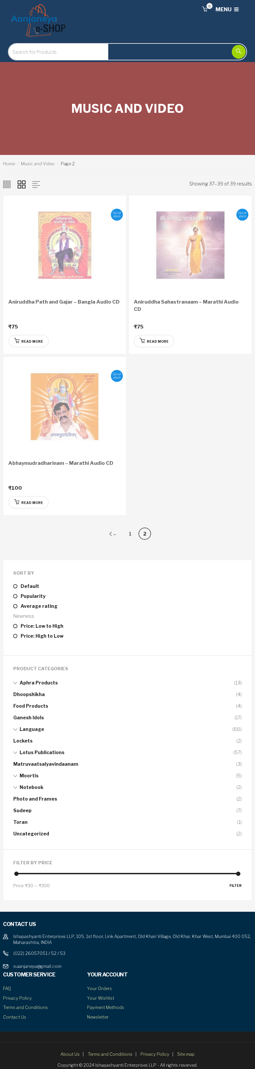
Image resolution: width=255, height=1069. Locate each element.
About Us (70, 1054)
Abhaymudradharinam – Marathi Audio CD (60, 463)
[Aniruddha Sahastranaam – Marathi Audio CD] (190, 244)
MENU (223, 9)
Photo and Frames (35, 799)
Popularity (33, 596)
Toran (20, 822)
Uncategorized (31, 833)
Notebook (31, 787)
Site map (186, 1054)
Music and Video (38, 163)
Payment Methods (105, 1007)
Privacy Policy (17, 998)
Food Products (30, 706)
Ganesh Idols (28, 717)
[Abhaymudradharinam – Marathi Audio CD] (65, 405)
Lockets (23, 741)
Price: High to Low (42, 636)
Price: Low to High (42, 626)
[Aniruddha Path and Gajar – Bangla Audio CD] (65, 244)
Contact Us (14, 1017)
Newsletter (98, 1017)
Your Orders (99, 988)
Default (30, 586)
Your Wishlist (100, 998)
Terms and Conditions (25, 1007)
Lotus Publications (42, 752)
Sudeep (22, 810)
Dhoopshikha (29, 694)
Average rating (39, 606)
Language (32, 729)
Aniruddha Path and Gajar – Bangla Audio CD (64, 302)
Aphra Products (39, 682)
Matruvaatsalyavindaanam (45, 764)
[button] (204, 9)
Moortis (29, 775)
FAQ (7, 988)
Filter (235, 885)
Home (9, 163)
